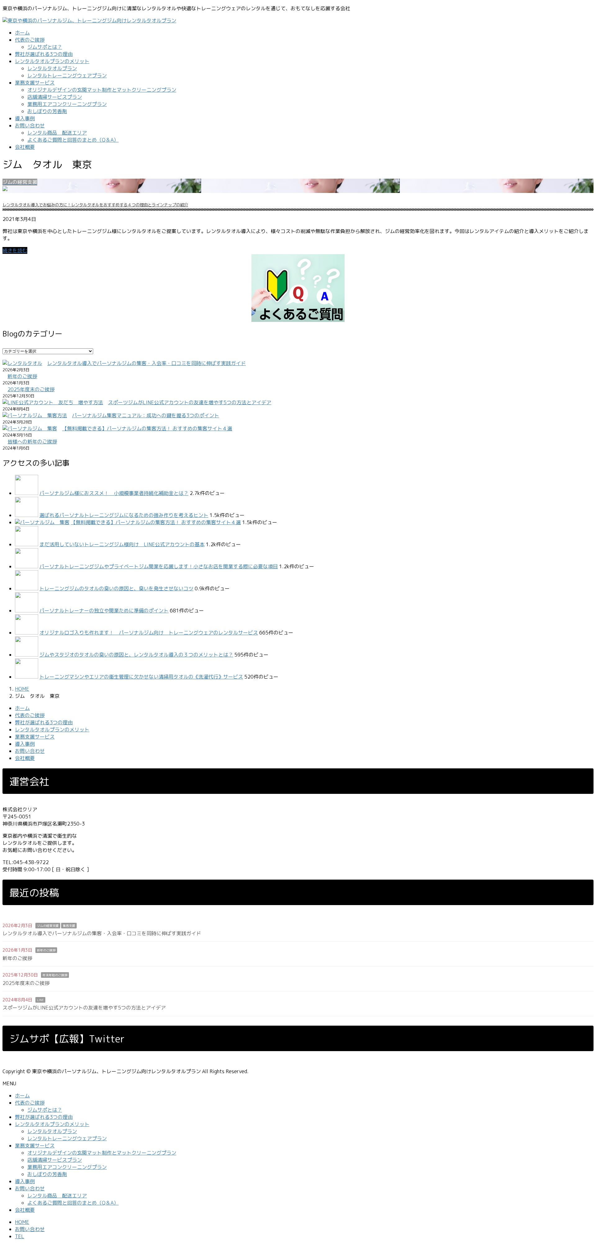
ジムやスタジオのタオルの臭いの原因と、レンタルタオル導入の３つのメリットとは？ (136, 654)
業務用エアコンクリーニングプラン (67, 104)
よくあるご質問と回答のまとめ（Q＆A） (73, 139)
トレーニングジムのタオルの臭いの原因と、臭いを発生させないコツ (116, 588)
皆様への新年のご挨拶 (32, 441)
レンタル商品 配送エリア (57, 132)
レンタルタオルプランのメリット (52, 729)
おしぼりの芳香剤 (47, 111)
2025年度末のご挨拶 (31, 389)
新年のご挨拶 (22, 376)
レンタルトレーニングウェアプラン (67, 75)
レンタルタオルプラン (52, 68)
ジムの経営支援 (48, 925)
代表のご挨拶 (30, 715)
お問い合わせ (30, 751)
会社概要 (25, 758)
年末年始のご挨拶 (55, 975)
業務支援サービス (35, 736)
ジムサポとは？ (44, 46)
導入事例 (25, 743)
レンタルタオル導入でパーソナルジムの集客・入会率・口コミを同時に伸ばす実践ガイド (146, 363)
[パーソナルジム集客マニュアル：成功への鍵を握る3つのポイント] (34, 415)
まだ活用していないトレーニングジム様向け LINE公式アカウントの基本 (122, 544)
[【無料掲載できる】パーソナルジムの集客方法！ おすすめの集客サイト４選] (29, 428)
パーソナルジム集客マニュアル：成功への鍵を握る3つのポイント (145, 415)
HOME (22, 1222)
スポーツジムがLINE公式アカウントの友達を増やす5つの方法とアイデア (189, 402)
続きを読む (14, 250)
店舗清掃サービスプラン (54, 97)
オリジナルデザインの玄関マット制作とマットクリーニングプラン (101, 89)
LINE (40, 1000)
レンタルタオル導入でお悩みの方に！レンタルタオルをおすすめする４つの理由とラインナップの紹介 (95, 205)
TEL (19, 1236)
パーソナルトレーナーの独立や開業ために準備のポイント (104, 610)
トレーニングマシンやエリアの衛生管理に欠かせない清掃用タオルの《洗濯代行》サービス (141, 676)
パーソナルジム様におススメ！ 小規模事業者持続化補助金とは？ (113, 493)
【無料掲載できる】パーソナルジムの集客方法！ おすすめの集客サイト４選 (147, 428)
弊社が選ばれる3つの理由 (44, 722)
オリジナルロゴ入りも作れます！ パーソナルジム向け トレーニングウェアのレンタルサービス (148, 632)
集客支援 (69, 925)
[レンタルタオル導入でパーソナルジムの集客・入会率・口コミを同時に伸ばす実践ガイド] (22, 363)
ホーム (22, 708)
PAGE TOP (578, 1202)
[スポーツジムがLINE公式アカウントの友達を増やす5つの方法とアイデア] (52, 402)
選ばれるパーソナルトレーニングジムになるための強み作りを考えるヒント (123, 515)
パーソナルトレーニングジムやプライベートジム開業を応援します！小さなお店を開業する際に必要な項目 (158, 566)
